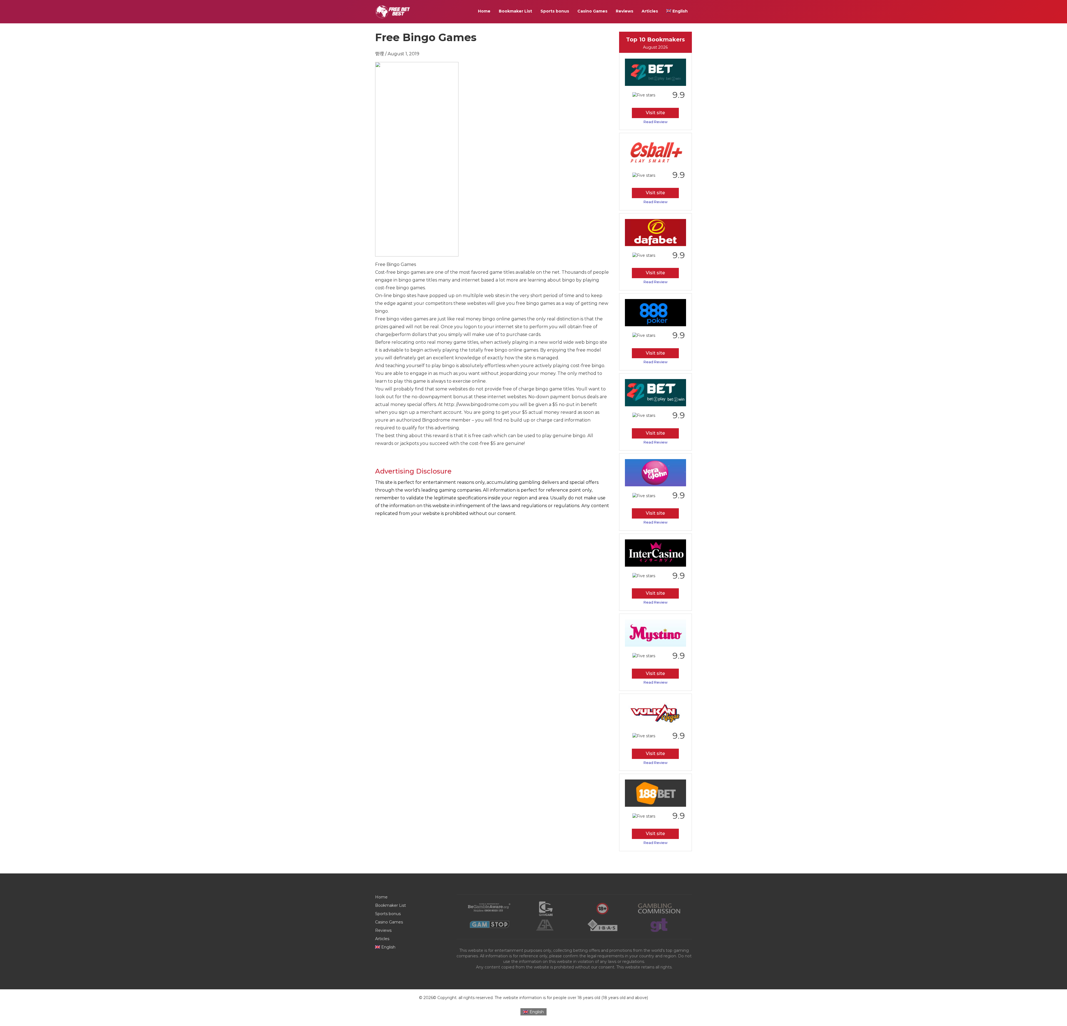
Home (484, 11)
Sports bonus (554, 11)
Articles (650, 11)
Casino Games (592, 11)
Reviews (624, 11)
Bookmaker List (515, 11)
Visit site (655, 112)
